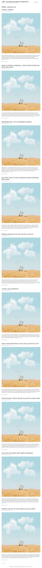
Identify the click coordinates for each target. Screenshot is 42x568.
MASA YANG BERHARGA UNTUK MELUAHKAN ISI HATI (20, 344)
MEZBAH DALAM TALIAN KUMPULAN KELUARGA (18, 509)
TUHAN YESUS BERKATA (10, 289)
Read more (7, 59)
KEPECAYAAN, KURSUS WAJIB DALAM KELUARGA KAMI (21, 398)
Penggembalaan (36, 2)
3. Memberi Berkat (5, 61)
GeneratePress (30, 566)
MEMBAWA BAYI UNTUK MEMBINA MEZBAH (17, 122)
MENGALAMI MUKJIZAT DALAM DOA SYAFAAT (18, 234)
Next (5, 563)
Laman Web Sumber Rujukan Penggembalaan (17, 1)
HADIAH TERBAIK (7, 10)
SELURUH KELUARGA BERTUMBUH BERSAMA (17, 453)
